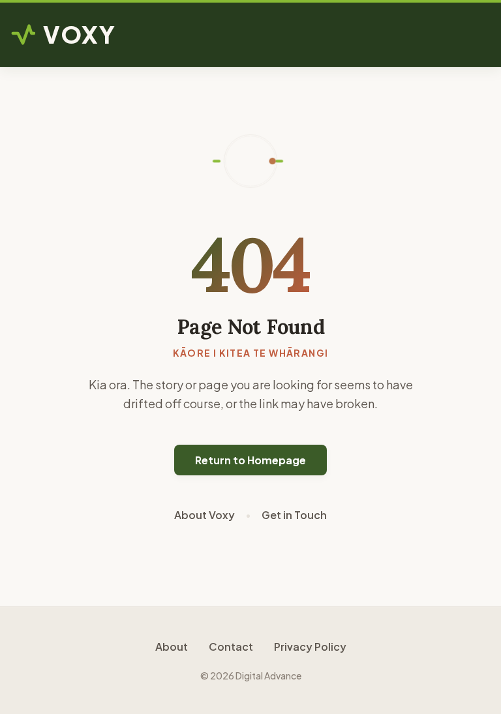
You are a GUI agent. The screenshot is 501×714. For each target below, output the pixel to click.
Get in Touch (294, 515)
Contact (231, 646)
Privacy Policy (310, 646)
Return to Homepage (250, 460)
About (171, 646)
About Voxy (204, 515)
